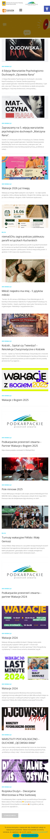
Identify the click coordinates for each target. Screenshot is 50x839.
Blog (4, 232)
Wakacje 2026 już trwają (15, 188)
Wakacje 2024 (10, 637)
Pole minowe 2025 (12, 489)
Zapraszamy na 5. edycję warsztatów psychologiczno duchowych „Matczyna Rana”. (23, 131)
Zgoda (16, 835)
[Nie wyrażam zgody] (47, 832)
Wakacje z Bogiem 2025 (15, 400)
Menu (20, 10)
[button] (47, 9)
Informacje (7, 66)
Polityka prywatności (39, 832)
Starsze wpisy (10, 815)
